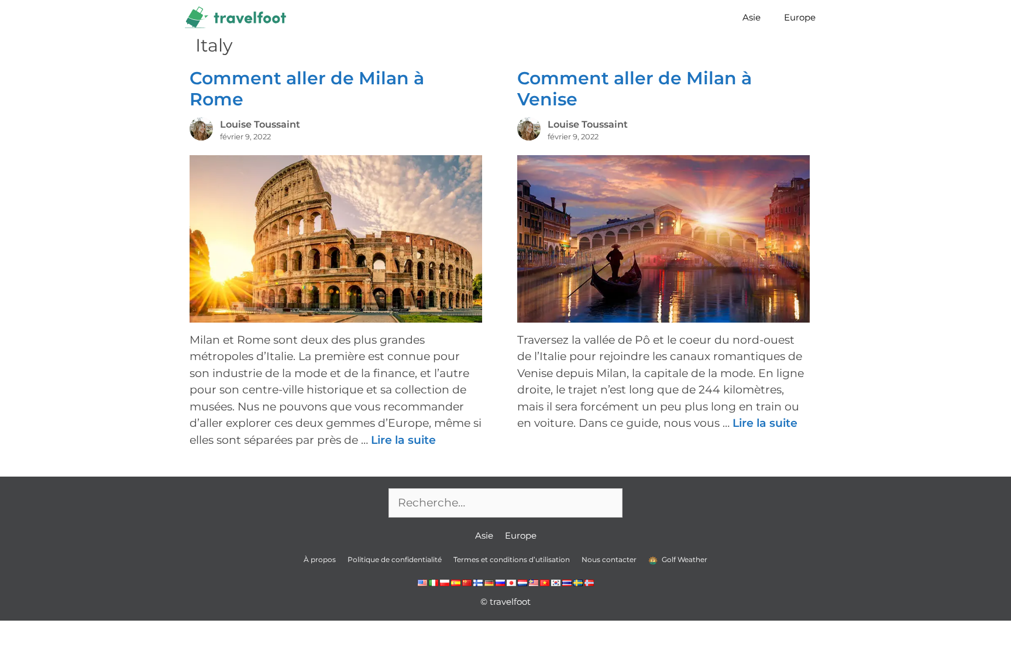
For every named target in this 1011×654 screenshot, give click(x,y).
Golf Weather (683, 559)
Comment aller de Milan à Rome (307, 88)
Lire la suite (403, 440)
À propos (320, 559)
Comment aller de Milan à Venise (634, 88)
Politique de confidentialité (395, 559)
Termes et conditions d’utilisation (511, 559)
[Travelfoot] (238, 17)
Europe (800, 17)
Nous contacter (609, 559)
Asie (751, 17)
